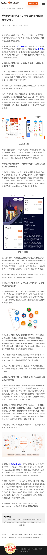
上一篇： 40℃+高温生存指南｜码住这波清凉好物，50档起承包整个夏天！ (23, 534)
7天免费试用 (33, 3)
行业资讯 (21, 8)
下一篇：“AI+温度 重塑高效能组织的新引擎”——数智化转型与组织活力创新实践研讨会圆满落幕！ (23, 537)
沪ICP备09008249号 (23, 551)
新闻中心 (13, 8)
